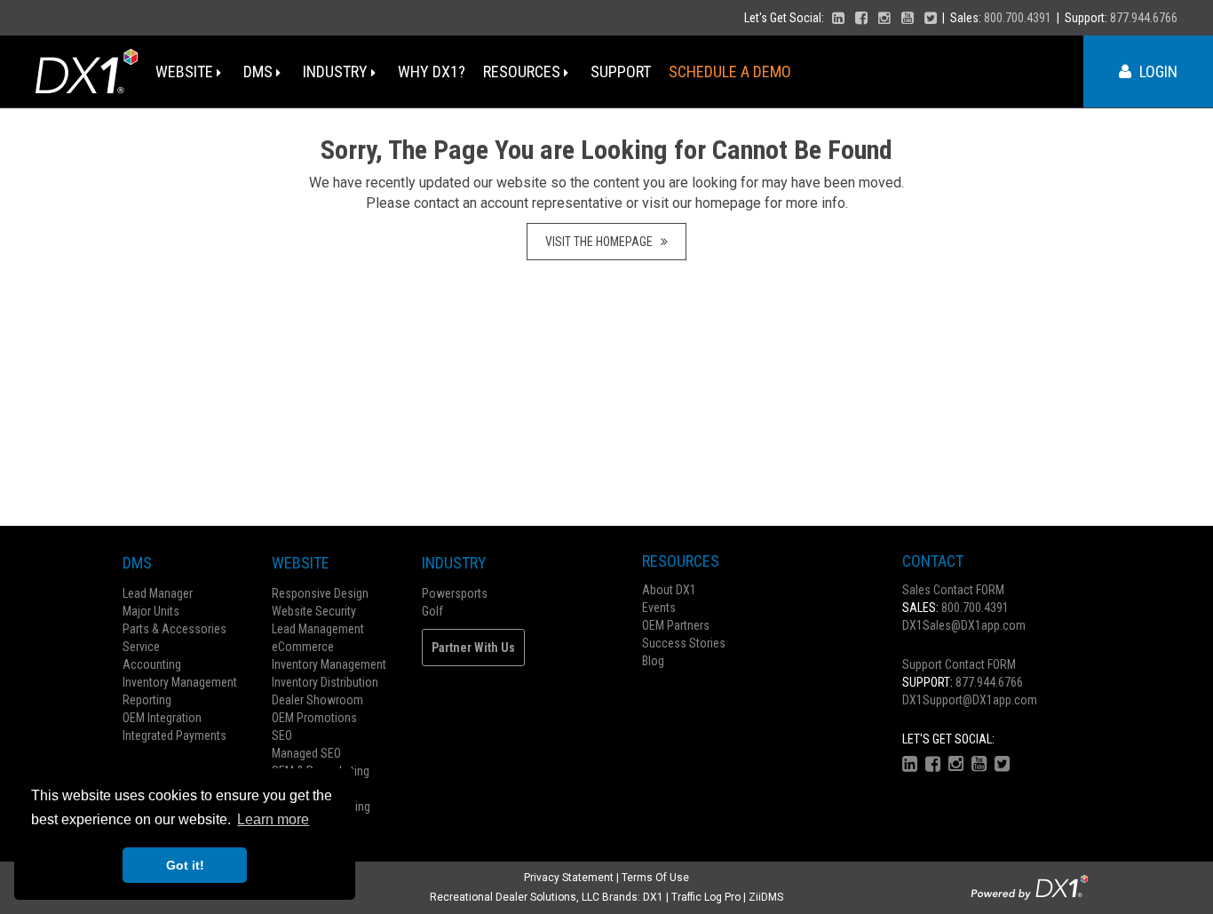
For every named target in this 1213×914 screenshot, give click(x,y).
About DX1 (669, 590)
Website (186, 71)
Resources (523, 71)
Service (141, 647)
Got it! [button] (185, 865)
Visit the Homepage (603, 241)
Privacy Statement (569, 877)
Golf (432, 611)
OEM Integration (162, 718)
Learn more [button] (273, 819)
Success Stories (683, 643)
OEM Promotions (314, 718)
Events (659, 607)
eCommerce (303, 647)
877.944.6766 (1143, 18)
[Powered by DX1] (1029, 886)
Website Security (314, 611)
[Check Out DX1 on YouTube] (907, 18)
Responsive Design (320, 593)
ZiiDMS (766, 897)
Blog (653, 661)
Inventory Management (180, 682)
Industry (337, 71)
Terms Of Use (655, 877)
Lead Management (318, 629)
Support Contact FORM (959, 664)
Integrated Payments (174, 735)
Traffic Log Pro (706, 897)
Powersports (455, 593)
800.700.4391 (1017, 18)
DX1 (653, 897)
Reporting (147, 700)
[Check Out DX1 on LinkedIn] (838, 18)
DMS (259, 71)
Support (621, 71)
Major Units (151, 611)
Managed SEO (306, 753)
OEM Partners (676, 625)
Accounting (152, 664)
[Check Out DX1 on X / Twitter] (930, 18)
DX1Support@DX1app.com (969, 700)
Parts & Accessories (174, 629)
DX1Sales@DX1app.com (964, 625)
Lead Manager (158, 593)
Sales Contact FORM (953, 590)
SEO (282, 735)
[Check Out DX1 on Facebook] (861, 18)
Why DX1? (431, 71)
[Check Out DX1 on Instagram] (884, 18)
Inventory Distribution (325, 682)
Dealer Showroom (317, 700)
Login (1156, 71)
